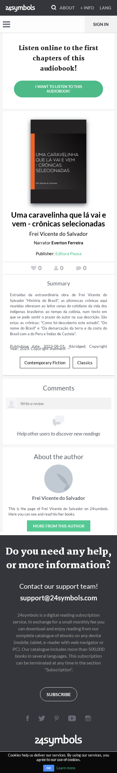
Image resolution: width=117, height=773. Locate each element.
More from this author (58, 525)
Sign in (100, 24)
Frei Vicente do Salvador (58, 233)
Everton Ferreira (67, 242)
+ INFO (87, 7)
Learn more (66, 768)
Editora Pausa (68, 253)
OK (48, 768)
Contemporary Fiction (44, 362)
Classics (85, 362)
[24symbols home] (20, 7)
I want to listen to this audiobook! (58, 88)
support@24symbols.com (58, 598)
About (67, 7)
